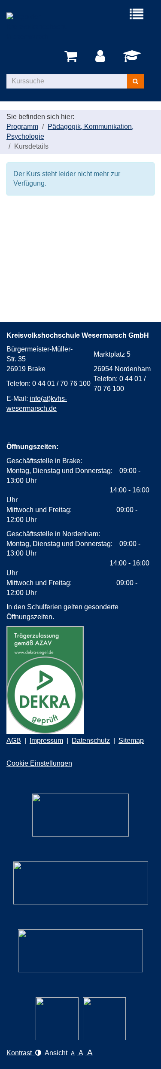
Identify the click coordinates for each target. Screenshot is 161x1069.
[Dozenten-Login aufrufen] (133, 58)
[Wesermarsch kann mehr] (80, 950)
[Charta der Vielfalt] (80, 882)
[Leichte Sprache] (80, 815)
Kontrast (20, 1053)
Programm (22, 126)
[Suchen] (135, 81)
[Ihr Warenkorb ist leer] (72, 56)
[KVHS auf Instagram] (57, 1018)
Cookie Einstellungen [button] (39, 763)
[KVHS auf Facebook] (104, 1018)
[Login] (101, 56)
